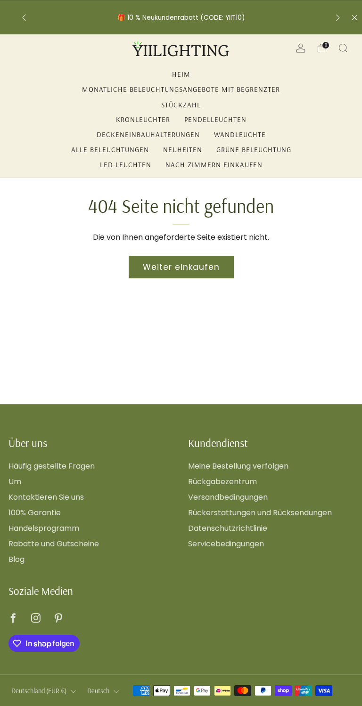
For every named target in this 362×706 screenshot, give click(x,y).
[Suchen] (343, 48)
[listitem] (181, 17)
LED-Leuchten (125, 164)
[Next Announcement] (338, 17)
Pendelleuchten (215, 119)
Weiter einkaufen (181, 267)
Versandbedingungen (228, 497)
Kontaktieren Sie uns (46, 497)
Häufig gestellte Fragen (51, 466)
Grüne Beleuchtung (253, 149)
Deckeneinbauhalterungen (148, 134)
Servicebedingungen (226, 543)
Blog (16, 559)
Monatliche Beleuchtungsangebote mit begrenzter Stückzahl (181, 91)
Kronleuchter (143, 119)
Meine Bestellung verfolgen (238, 466)
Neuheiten (182, 149)
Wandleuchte (240, 134)
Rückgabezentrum (222, 481)
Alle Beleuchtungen (110, 149)
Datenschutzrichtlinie (227, 528)
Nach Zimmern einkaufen (214, 164)
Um (14, 481)
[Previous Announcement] (24, 17)
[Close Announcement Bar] (354, 17)
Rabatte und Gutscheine (53, 543)
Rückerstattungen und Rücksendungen (260, 512)
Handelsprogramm (43, 528)
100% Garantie (34, 512)
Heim (181, 74)
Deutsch (98, 691)
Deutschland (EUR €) (38, 691)
